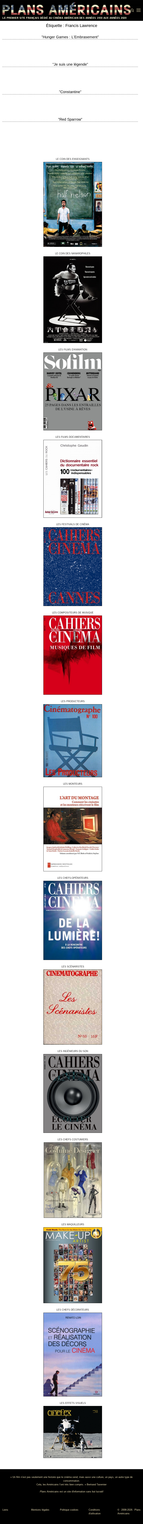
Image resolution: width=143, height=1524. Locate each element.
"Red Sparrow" (70, 119)
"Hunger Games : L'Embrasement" (70, 37)
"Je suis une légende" (70, 64)
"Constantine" (70, 92)
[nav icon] (138, 10)
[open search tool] (132, 10)
